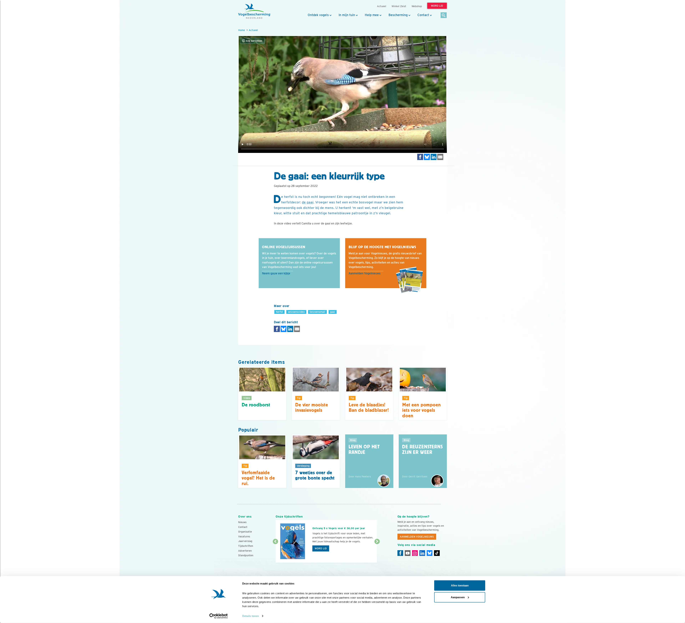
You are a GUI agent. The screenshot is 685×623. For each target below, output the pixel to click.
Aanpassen (458, 597)
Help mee (372, 15)
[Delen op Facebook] (420, 157)
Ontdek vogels (318, 15)
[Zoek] (444, 15)
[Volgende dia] (377, 552)
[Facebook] (400, 553)
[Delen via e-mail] (440, 157)
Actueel (253, 30)
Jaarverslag (245, 541)
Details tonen (250, 615)
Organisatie (245, 531)
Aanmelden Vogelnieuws (364, 273)
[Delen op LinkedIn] (434, 157)
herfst (279, 311)
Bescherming (398, 15)
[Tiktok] (437, 553)
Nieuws (242, 522)
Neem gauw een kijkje (276, 273)
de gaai (307, 202)
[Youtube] (407, 553)
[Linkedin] (422, 553)
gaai (332, 311)
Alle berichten (253, 40)
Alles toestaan (460, 585)
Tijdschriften (245, 546)
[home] (254, 11)
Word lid (321, 548)
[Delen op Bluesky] (427, 157)
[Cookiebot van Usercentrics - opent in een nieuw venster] (218, 616)
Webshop (417, 6)
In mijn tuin (347, 15)
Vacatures (244, 536)
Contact (423, 15)
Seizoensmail (317, 311)
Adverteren (245, 550)
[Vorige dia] (275, 552)
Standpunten (245, 555)
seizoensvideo (296, 311)
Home (241, 30)
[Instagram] (415, 553)
